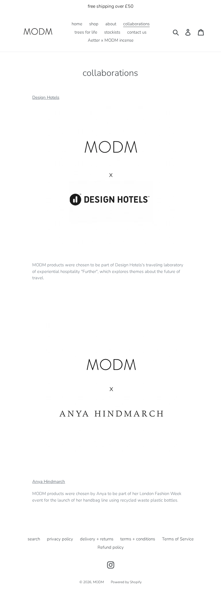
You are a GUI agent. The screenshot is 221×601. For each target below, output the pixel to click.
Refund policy (111, 547)
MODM (98, 582)
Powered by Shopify (126, 582)
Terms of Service (178, 539)
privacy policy (60, 539)
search (34, 539)
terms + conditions (137, 539)
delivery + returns (96, 539)
